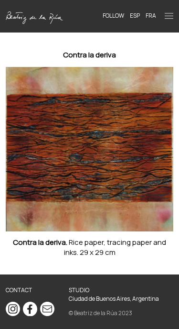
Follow (113, 15)
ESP (135, 15)
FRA (151, 15)
